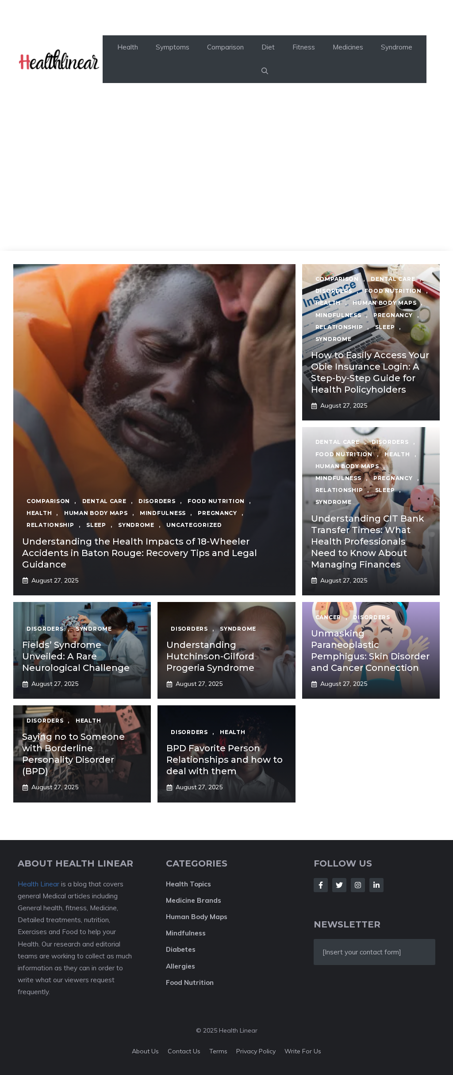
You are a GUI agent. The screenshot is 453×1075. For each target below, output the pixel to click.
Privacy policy (256, 1051)
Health (127, 47)
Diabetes (181, 949)
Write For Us (302, 1051)
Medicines (348, 47)
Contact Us (184, 1051)
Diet (268, 47)
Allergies (180, 966)
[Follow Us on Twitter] (339, 885)
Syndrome (396, 47)
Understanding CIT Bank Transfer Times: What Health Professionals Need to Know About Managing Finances (367, 541)
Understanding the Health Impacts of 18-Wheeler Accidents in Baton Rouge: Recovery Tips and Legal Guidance (139, 553)
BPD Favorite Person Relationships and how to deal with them (224, 759)
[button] (265, 71)
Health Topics (188, 884)
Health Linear (38, 884)
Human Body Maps (196, 916)
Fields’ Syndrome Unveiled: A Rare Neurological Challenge (76, 656)
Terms (218, 1051)
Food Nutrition (190, 982)
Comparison (225, 47)
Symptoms (172, 47)
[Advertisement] (226, 184)
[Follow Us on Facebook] (321, 885)
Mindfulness (186, 933)
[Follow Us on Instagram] (358, 885)
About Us (145, 1051)
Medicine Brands (193, 900)
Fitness (303, 47)
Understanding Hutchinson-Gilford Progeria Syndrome (210, 656)
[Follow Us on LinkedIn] (376, 885)
